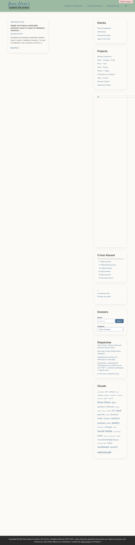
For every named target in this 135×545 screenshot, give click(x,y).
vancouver (104, 452)
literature (114, 414)
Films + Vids (102, 64)
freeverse (110, 407)
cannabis (100, 395)
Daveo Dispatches (104, 28)
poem (108, 423)
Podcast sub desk (104, 296)
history (104, 411)
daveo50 (110, 398)
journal (107, 414)
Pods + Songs (102, 67)
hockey (109, 411)
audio (117, 392)
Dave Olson (104, 402)
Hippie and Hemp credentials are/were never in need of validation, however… (28, 28)
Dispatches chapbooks (73, 6)
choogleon (119, 395)
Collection (100, 398)
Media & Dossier (113, 6)
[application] (83, 6)
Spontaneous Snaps (17, 22)
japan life (101, 414)
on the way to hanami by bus (108, 374)
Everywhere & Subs (95, 6)
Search (119, 321)
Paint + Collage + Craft (106, 60)
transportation (112, 436)
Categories (100, 326)
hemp (99, 411)
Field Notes (101, 32)
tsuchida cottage (101, 443)
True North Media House (107, 440)
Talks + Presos (102, 78)
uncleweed (103, 447)
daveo (105, 398)
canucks (106, 395)
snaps (114, 427)
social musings (117, 431)
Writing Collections (104, 56)
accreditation (100, 392)
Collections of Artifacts (106, 74)
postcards (100, 427)
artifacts (112, 392)
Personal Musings (103, 35)
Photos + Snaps (103, 71)
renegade (108, 427)
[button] (126, 6)
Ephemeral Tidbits (104, 85)
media (99, 418)
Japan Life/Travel (103, 39)
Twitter (109, 443)
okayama (106, 418)
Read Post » (15, 48)
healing (117, 407)
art (106, 392)
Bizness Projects (103, 81)
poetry (115, 422)
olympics (115, 418)
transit (105, 436)
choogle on (113, 395)
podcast (101, 423)
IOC (113, 410)
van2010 (114, 447)
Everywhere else (103, 293)
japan (119, 410)
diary (114, 402)
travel (118, 436)
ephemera (101, 407)
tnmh (100, 435)
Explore (99, 317)
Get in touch (86, 542)
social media (104, 431)
